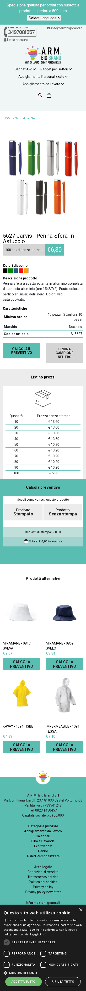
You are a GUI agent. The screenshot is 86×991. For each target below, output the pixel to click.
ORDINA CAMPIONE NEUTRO (64, 353)
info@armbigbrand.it (66, 28)
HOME (8, 118)
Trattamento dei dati (43, 877)
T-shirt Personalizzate (43, 856)
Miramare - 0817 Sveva (17, 645)
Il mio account (17, 40)
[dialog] (43, 948)
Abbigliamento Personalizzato (41, 77)
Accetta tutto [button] (23, 982)
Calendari (43, 836)
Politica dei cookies (43, 882)
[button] (43, 972)
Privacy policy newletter (43, 892)
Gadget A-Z (23, 69)
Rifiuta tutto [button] (63, 982)
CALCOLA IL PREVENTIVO (21, 351)
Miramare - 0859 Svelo (60, 645)
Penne (43, 851)
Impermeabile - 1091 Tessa (63, 728)
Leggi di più (38, 934)
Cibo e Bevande (43, 841)
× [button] (80, 910)
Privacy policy (43, 887)
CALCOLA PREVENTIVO (21, 664)
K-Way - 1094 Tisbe (18, 726)
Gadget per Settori (54, 69)
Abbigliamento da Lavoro (41, 84)
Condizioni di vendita (43, 872)
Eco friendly (43, 846)
